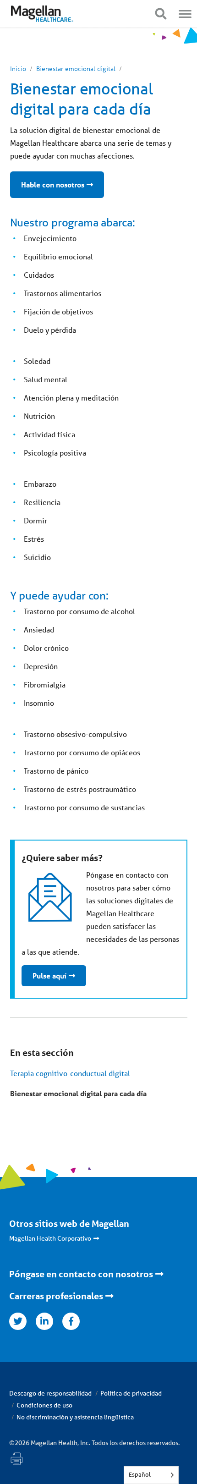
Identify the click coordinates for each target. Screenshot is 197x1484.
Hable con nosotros (52, 184)
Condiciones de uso (44, 1405)
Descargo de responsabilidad (50, 1393)
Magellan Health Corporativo (50, 1238)
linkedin (44, 1321)
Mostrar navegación (160, 13)
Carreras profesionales (56, 1296)
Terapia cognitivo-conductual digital (70, 1073)
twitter (18, 1321)
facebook (71, 1321)
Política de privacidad (131, 1393)
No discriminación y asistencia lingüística (75, 1417)
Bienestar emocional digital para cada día (78, 1093)
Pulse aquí (49, 975)
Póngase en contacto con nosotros (81, 1274)
